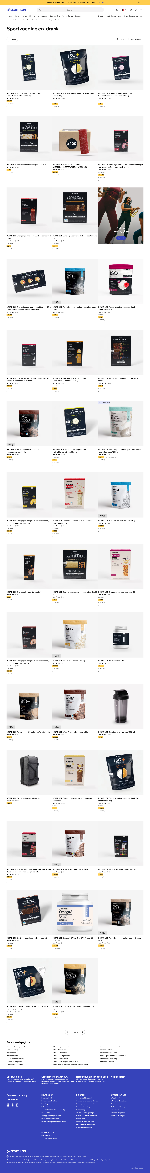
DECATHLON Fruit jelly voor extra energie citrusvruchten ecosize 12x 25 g (69, 379)
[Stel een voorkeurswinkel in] (117, 9)
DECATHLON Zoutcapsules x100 (111, 661)
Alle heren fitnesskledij (15, 1059)
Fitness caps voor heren (108, 1053)
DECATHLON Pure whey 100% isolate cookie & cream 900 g (120, 939)
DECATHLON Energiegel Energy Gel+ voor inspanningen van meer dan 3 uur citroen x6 (29, 522)
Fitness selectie (12, 1056)
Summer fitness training (108, 1059)
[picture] (29, 67)
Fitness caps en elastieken (62, 1047)
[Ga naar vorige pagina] (67, 1032)
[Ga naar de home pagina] (16, 9)
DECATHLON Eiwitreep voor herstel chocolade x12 (27, 938)
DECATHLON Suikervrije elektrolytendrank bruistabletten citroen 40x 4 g (24, 94)
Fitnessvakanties (105, 1050)
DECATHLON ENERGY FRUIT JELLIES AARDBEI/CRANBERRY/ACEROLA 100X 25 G (69, 166)
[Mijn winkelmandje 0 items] (141, 9)
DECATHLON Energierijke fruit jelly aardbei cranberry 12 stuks (29, 237)
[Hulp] (131, 9)
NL (126, 10)
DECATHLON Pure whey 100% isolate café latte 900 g (28, 732)
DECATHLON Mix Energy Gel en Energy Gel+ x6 (117, 869)
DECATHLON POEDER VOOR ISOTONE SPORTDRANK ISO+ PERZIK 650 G (27, 1008)
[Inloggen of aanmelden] (136, 9)
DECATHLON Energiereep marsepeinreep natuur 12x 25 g (74, 593)
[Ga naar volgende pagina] (82, 1032)
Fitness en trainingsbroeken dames (19, 1047)
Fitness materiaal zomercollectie (111, 1047)
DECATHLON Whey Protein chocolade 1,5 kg (70, 732)
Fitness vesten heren (60, 1059)
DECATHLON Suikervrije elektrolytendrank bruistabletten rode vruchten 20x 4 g (115, 94)
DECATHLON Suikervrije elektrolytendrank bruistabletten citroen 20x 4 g (69, 451)
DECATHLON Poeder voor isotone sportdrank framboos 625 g (116, 308)
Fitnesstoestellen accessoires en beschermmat (70, 1064)
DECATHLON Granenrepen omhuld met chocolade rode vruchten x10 (72, 522)
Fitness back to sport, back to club (65, 1061)
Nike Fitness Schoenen (15, 1064)
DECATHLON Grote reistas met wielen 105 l (24, 798)
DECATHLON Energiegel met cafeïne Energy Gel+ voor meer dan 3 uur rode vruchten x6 (29, 379)
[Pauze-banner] (138, 2)
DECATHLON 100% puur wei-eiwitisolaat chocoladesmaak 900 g (23, 451)
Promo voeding (12, 1050)
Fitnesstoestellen (59, 1050)
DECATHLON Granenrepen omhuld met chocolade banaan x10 (72, 799)
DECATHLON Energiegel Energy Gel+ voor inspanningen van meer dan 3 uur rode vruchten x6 (120, 166)
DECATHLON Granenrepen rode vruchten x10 (116, 592)
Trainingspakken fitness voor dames (112, 1056)
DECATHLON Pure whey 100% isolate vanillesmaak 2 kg (73, 1008)
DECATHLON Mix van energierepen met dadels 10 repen (118, 379)
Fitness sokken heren (61, 1053)
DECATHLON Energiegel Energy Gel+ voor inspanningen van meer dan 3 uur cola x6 (29, 662)
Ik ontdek (121, 238)
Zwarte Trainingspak (14, 1061)
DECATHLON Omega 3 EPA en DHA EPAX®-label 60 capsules (72, 939)
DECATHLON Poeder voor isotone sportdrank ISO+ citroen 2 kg (73, 94)
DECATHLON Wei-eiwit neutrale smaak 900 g (116, 521)
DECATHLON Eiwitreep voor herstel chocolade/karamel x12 (75, 237)
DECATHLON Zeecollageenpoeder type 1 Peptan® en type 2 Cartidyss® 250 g (119, 451)
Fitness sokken (12, 1053)
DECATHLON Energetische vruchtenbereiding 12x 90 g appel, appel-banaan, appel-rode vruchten (29, 308)
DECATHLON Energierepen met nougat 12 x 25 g (26, 165)
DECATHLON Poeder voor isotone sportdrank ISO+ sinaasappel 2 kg (119, 799)
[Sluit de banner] (141, 2)
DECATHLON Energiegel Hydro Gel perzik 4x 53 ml (27, 592)
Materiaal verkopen (114, 16)
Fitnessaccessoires (106, 1061)
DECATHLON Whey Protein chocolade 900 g (70, 869)
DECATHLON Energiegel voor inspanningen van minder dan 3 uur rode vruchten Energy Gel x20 (29, 870)
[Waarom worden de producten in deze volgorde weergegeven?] (118, 39)
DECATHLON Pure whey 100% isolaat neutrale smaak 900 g (74, 308)
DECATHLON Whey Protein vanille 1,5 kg (68, 661)
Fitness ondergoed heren (62, 1056)
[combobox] (137, 39)
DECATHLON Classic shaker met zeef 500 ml (116, 732)
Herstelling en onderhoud (133, 16)
